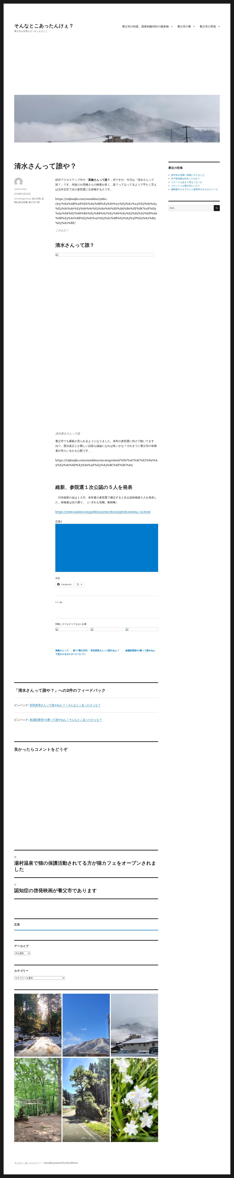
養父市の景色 (208, 26)
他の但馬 (36, 198)
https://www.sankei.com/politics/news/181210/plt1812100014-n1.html (102, 512)
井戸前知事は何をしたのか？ (185, 178)
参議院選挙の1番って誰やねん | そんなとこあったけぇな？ (66, 719)
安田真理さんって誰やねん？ (104, 650)
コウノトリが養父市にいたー (185, 185)
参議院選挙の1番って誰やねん (140, 650)
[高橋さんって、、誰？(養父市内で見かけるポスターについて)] (71, 637)
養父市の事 (184, 26)
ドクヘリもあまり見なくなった (186, 182)
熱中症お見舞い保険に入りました (188, 175)
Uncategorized (22, 198)
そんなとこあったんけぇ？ (44, 26)
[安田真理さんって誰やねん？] (106, 637)
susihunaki (20, 189)
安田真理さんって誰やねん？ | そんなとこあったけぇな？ (65, 705)
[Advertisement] (117, 66)
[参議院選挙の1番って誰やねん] (141, 637)
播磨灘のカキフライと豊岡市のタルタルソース (194, 189)
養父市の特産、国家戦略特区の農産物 (145, 26)
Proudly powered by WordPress (61, 1163)
